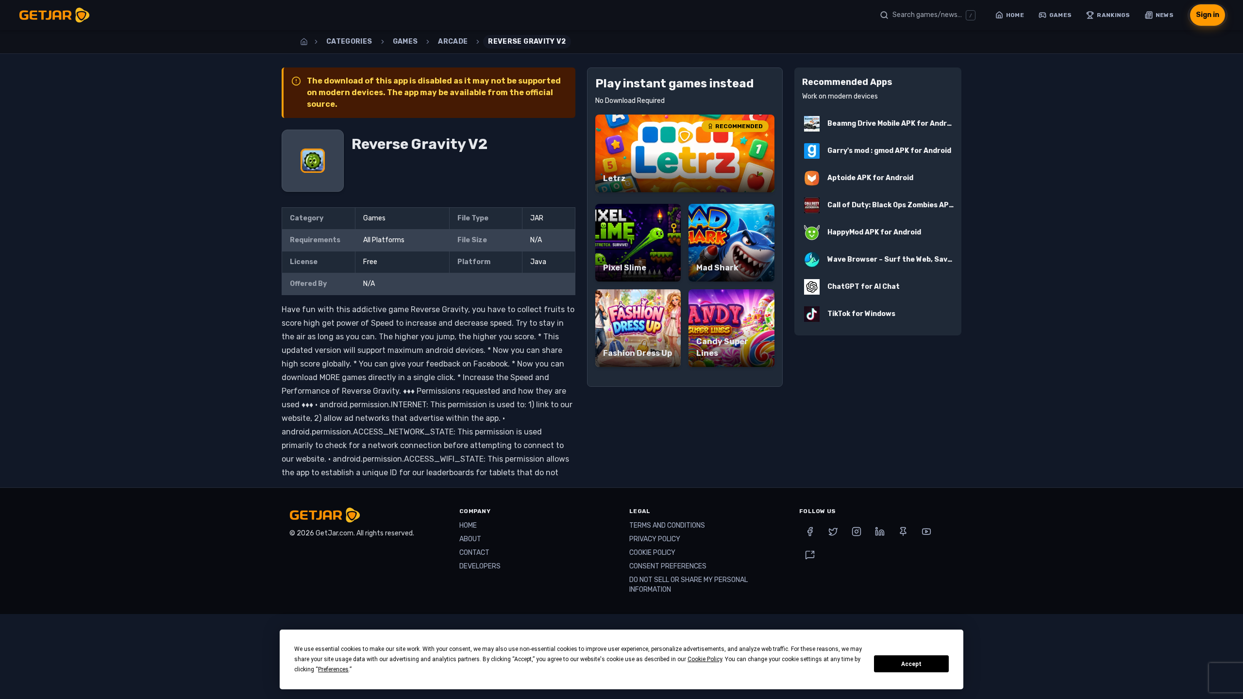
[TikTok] (810, 555)
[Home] (304, 42)
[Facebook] (810, 531)
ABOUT (470, 539)
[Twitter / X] (833, 531)
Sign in (1207, 15)
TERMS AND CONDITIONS (667, 525)
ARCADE (453, 41)
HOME (468, 525)
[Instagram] (856, 531)
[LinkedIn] (879, 531)
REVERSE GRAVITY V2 (527, 41)
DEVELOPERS (480, 566)
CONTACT (474, 553)
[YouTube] (926, 531)
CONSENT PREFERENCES (667, 566)
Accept (911, 664)
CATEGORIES (349, 41)
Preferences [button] (333, 669)
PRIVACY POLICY (654, 539)
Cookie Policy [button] (705, 659)
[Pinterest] (903, 531)
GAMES (405, 41)
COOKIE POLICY (652, 553)
